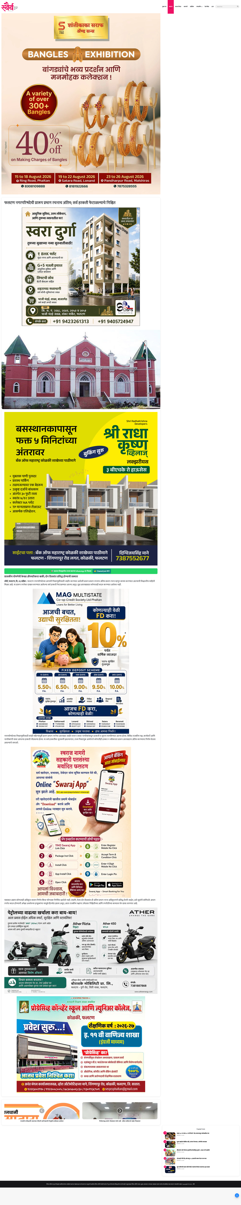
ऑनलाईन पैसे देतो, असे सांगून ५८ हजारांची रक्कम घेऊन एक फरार (192, 1158)
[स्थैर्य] (10, 6)
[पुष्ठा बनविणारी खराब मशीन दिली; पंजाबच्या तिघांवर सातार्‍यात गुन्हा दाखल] (170, 1169)
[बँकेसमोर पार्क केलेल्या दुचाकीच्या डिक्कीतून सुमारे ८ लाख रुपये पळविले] (170, 1152)
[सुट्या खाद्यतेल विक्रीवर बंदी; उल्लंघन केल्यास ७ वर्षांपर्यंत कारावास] (170, 1144)
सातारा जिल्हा (178, 6)
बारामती (185, 6)
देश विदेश (207, 6)
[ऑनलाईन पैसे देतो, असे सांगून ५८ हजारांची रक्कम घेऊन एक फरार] (170, 1161)
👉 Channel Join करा (101, 571)
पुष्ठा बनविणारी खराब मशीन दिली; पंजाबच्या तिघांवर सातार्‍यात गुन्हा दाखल (193, 1167)
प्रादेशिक (192, 6)
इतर (213, 6)
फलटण (170, 6)
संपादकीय (198, 6)
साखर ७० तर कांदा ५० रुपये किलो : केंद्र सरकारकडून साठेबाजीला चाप (193, 1133)
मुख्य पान (164, 6)
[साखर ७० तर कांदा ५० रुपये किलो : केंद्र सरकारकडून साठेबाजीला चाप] (170, 1136)
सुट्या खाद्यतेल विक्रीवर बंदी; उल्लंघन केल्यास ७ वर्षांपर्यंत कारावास (192, 1142)
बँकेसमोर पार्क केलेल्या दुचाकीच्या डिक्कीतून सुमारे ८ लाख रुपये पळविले (193, 1150)
